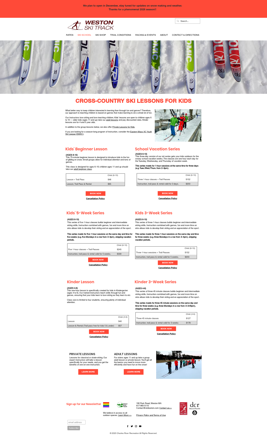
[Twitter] (131, 426)
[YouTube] (140, 426)
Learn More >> (125, 415)
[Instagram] (136, 426)
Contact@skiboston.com (147, 408)
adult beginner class (83, 169)
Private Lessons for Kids (123, 127)
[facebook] (127, 426)
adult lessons (112, 120)
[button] (70, 35)
